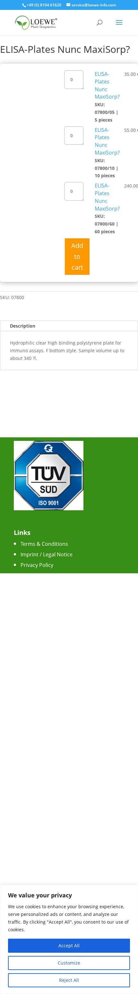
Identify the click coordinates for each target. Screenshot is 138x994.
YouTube (31, 633)
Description (22, 326)
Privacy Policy (37, 565)
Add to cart (77, 256)
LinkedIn (31, 643)
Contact (30, 575)
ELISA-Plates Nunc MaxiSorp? (107, 85)
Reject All (69, 980)
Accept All (69, 945)
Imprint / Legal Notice (47, 554)
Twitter (29, 622)
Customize (69, 963)
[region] (69, 939)
